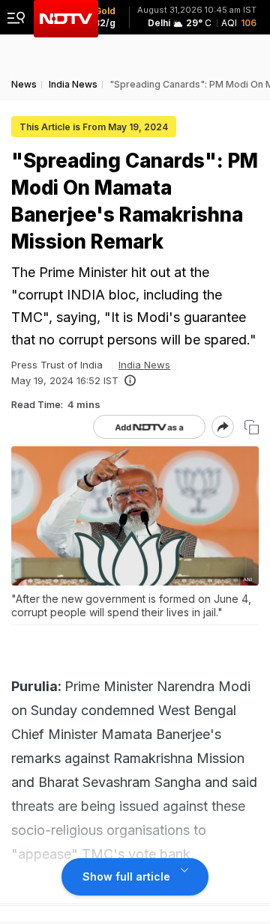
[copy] (251, 427)
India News (144, 365)
